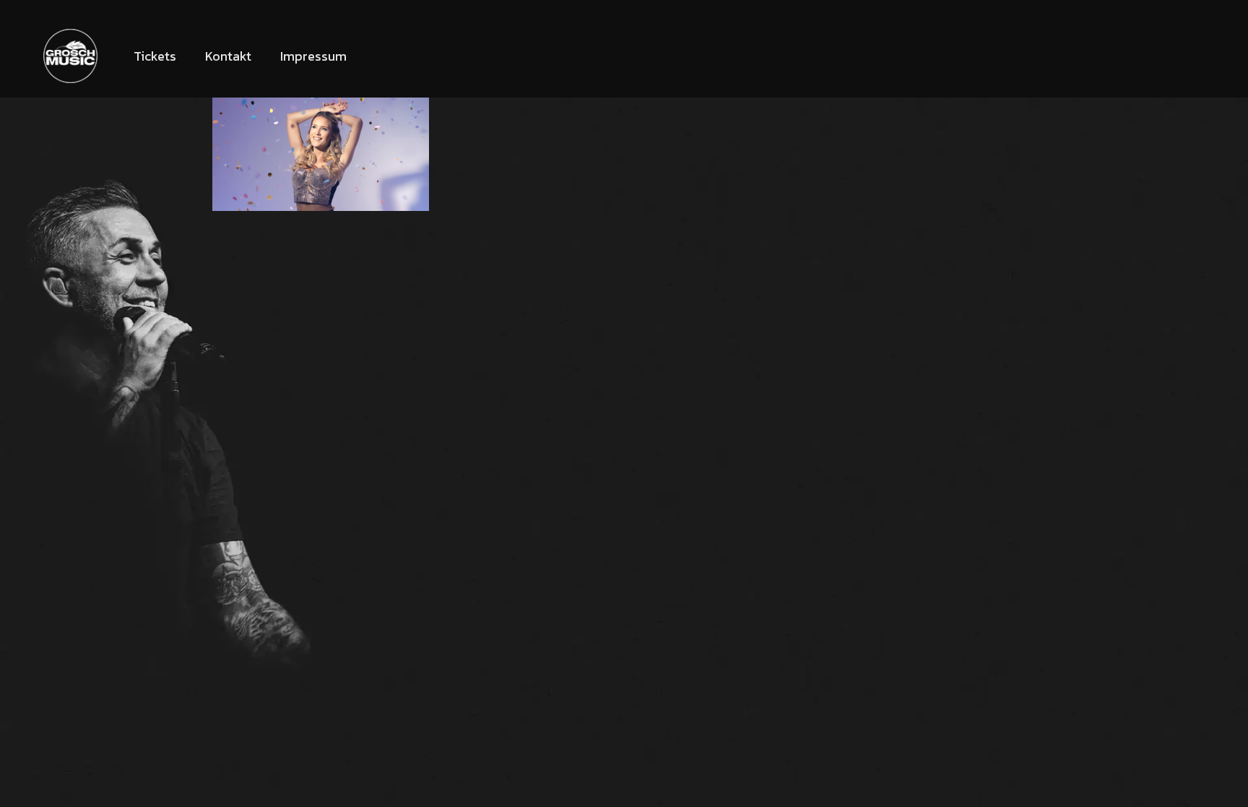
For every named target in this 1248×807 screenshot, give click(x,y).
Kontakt (228, 56)
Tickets (155, 56)
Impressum (313, 56)
